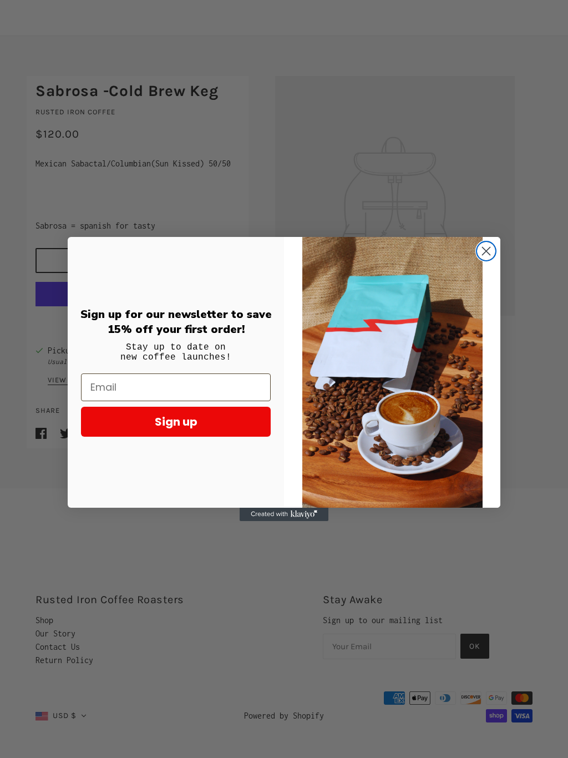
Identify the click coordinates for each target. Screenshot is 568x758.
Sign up (176, 421)
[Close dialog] (486, 251)
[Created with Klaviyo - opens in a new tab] (284, 514)
